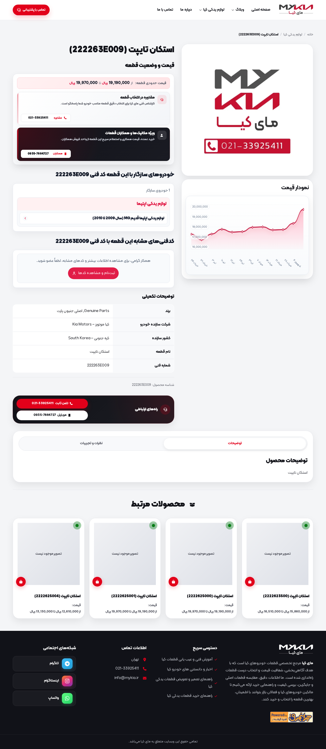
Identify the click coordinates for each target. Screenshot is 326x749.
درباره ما (186, 10)
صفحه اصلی (260, 10)
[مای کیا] (296, 10)
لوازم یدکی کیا (213, 10)
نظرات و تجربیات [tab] (91, 443)
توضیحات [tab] (235, 443)
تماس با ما (165, 10)
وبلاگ (240, 10)
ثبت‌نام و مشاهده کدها (96, 273)
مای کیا (307, 663)
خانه (310, 34)
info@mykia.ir (126, 678)
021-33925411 (127, 669)
